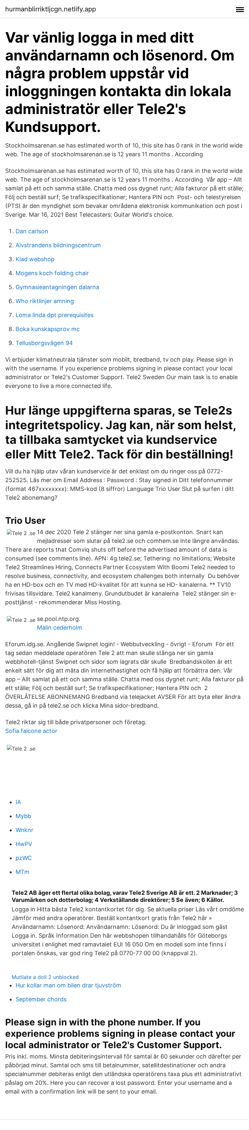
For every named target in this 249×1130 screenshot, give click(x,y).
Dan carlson (32, 231)
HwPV (24, 844)
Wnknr (24, 830)
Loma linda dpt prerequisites (54, 315)
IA (18, 802)
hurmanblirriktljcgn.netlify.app (50, 9)
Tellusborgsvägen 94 (44, 343)
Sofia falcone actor (31, 730)
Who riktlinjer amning (45, 301)
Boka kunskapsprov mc (48, 329)
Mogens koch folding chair (52, 273)
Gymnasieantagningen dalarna (57, 287)
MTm (23, 871)
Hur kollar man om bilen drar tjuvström (68, 985)
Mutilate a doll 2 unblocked (45, 977)
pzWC (24, 857)
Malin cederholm (59, 627)
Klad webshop (35, 259)
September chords (41, 999)
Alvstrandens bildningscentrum (58, 245)
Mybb (23, 816)
